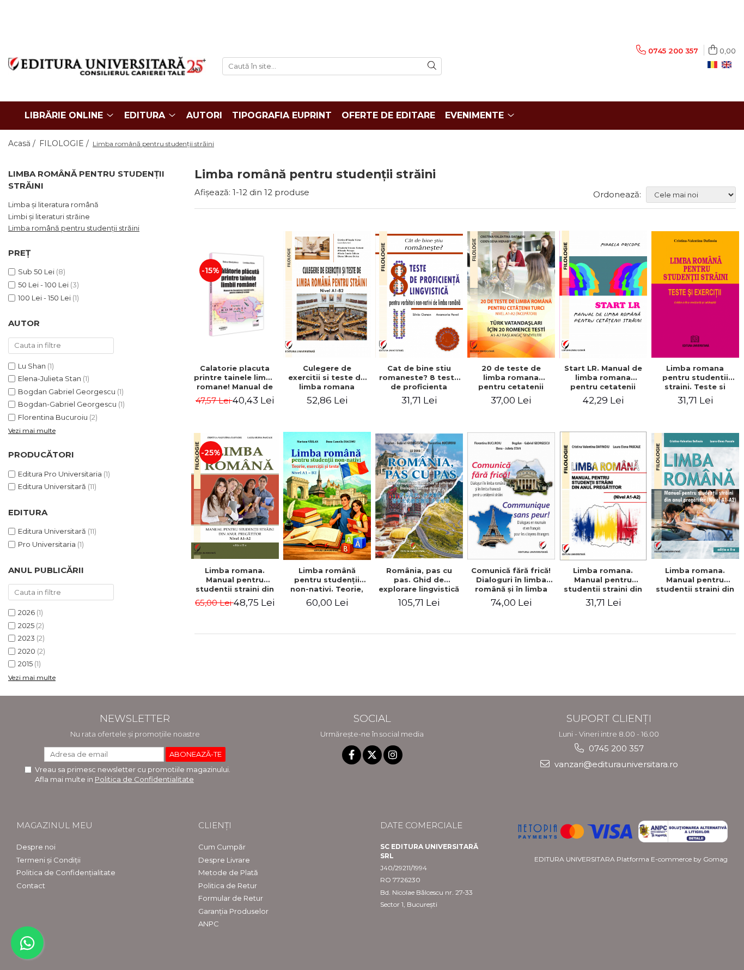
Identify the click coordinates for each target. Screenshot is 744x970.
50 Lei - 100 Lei (43, 284)
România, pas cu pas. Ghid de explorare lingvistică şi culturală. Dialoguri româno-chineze (419, 579)
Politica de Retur (227, 885)
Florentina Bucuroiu (53, 417)
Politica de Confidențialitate (65, 872)
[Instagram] (393, 754)
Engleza (729, 65)
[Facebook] (351, 754)
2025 (26, 625)
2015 (25, 663)
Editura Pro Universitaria (60, 473)
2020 (26, 651)
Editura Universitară (52, 486)
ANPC (208, 923)
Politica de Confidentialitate (144, 779)
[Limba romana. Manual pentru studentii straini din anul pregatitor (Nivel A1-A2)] (235, 496)
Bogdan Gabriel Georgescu (66, 391)
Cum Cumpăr (222, 846)
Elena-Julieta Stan (49, 378)
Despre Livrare (224, 859)
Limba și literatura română (53, 204)
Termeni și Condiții (48, 859)
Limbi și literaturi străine (49, 216)
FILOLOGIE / (65, 143)
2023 (26, 638)
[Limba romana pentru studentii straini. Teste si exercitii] (695, 294)
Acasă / (23, 143)
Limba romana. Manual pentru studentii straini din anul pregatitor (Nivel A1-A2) (235, 579)
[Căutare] (432, 66)
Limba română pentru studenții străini (73, 228)
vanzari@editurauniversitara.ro (615, 764)
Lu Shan (32, 366)
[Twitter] (372, 754)
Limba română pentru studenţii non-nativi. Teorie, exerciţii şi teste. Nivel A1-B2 (326, 579)
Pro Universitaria (47, 544)
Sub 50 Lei (36, 271)
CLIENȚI (214, 825)
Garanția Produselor (233, 911)
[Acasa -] (107, 66)
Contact (30, 885)
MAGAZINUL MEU (54, 825)
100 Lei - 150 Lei (44, 297)
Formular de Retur (230, 898)
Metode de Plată (228, 872)
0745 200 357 (615, 748)
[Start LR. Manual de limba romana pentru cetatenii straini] (603, 294)
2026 (26, 612)
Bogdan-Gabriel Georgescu (67, 404)
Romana (715, 65)
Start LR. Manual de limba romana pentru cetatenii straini (603, 377)
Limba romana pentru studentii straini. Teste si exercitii (695, 377)
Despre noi (36, 846)
